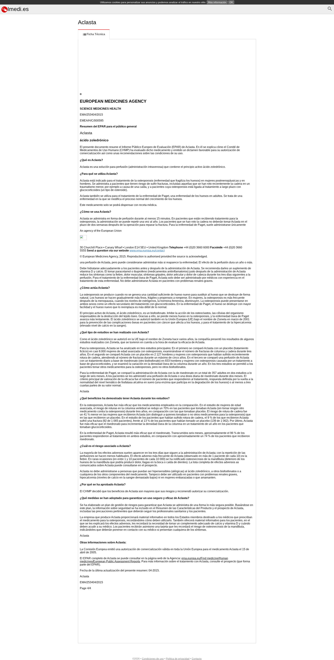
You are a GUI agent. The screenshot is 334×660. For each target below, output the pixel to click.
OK (231, 2)
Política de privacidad (177, 658)
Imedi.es (18, 9)
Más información (217, 2)
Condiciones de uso (153, 658)
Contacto (197, 658)
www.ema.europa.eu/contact (147, 250)
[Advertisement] (38, 172)
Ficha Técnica (96, 34)
